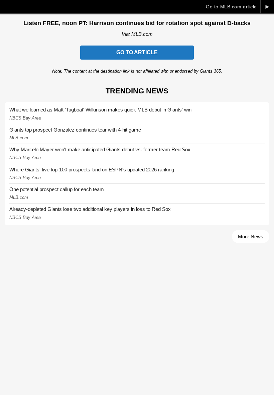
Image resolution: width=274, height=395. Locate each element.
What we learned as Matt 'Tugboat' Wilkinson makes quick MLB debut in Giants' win (100, 109)
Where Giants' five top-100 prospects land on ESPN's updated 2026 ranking (91, 169)
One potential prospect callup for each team (56, 189)
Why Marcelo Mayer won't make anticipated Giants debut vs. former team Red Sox (99, 149)
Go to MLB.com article (231, 6)
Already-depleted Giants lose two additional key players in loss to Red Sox (90, 209)
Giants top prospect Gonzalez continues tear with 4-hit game (75, 130)
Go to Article (137, 52)
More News (250, 236)
